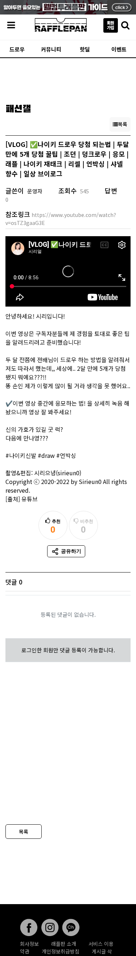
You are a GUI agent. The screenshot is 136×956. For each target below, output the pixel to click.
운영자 (34, 191)
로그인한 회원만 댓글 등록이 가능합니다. (68, 650)
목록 (23, 831)
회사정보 (29, 943)
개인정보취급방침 (60, 951)
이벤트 (119, 49)
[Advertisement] (68, 78)
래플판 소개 (63, 943)
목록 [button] (122, 124)
